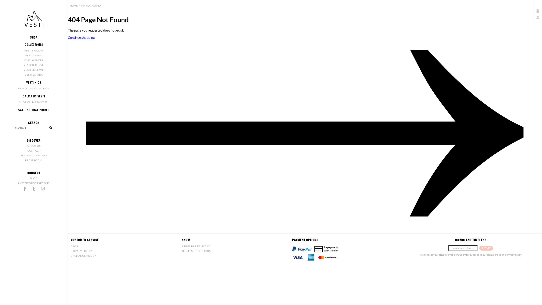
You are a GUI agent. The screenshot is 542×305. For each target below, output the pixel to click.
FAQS (74, 246)
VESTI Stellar (33, 50)
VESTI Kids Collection (34, 88)
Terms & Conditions (196, 250)
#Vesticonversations (34, 183)
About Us (34, 145)
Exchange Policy (83, 255)
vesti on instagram (43, 189)
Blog (34, 178)
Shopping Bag (537, 11)
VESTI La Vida (34, 74)
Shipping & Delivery (196, 246)
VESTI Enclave (34, 69)
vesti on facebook (25, 189)
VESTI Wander (34, 60)
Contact (33, 150)
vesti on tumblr (34, 189)
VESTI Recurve (34, 65)
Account (537, 17)
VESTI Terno (33, 55)
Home (74, 5)
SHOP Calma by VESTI (33, 102)
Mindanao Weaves (34, 155)
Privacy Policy (81, 250)
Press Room (33, 160)
